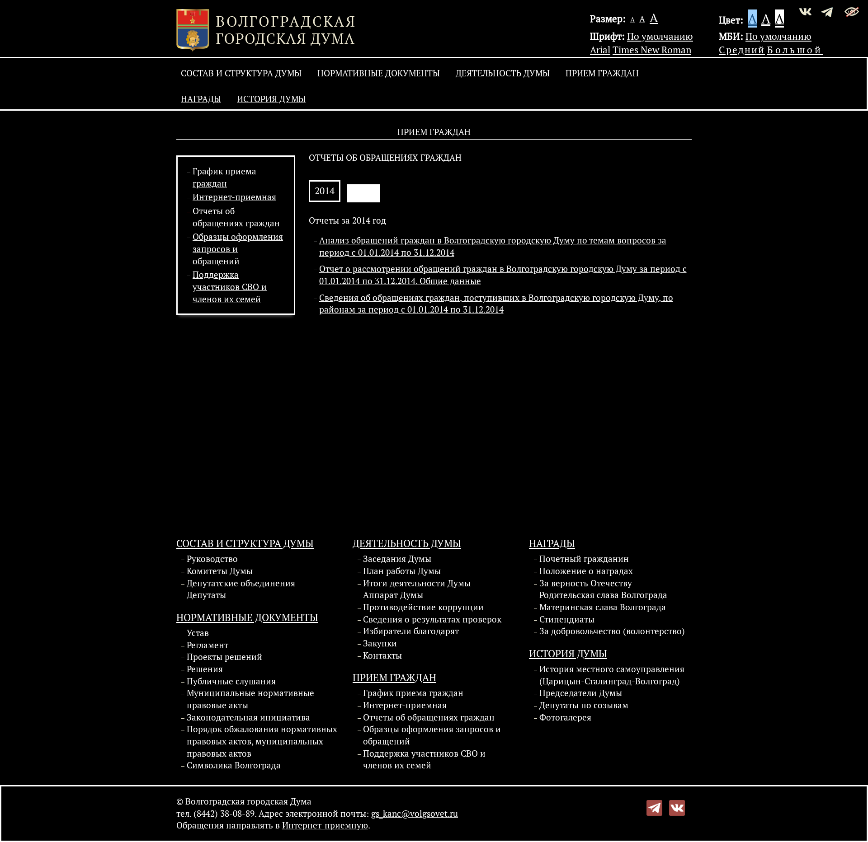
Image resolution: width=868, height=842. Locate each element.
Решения (205, 669)
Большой (795, 49)
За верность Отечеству (585, 583)
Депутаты (206, 594)
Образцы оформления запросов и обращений (432, 735)
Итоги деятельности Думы (417, 583)
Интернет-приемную (325, 825)
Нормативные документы (378, 73)
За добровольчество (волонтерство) (612, 631)
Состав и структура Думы (241, 73)
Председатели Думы (580, 693)
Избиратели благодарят (411, 631)
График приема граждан (413, 693)
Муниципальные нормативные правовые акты (250, 699)
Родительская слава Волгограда (603, 594)
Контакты (382, 655)
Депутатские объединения (241, 583)
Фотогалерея (565, 717)
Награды (201, 99)
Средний (742, 49)
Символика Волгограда (234, 765)
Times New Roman (652, 49)
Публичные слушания (231, 681)
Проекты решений (224, 656)
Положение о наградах (586, 571)
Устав (198, 632)
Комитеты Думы (220, 571)
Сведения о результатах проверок (432, 619)
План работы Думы (402, 571)
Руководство (212, 558)
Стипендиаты (566, 619)
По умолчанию (660, 36)
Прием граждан (602, 73)
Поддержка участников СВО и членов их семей (230, 286)
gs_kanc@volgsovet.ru (414, 813)
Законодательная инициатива (248, 717)
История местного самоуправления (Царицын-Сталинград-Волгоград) (611, 675)
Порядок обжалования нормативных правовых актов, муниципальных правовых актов (262, 741)
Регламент (207, 645)
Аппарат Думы (393, 594)
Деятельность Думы (503, 73)
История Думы (271, 99)
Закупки (380, 643)
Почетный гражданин (584, 558)
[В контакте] (677, 806)
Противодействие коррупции (423, 607)
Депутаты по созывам (583, 705)
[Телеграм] (654, 806)
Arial (600, 49)
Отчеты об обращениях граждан (429, 717)
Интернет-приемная (234, 197)
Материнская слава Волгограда (602, 607)
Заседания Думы (397, 558)
